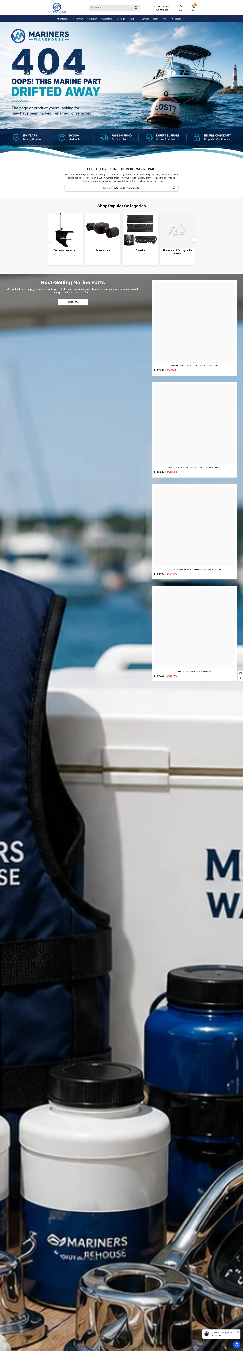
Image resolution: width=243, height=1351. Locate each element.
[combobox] (111, 8)
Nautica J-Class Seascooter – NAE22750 (194, 671)
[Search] (114, 8)
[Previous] (48, 239)
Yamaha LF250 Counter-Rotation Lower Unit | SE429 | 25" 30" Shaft (194, 570)
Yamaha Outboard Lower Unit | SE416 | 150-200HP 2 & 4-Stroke (194, 366)
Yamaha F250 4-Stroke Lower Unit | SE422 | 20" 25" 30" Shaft (194, 468)
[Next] (194, 239)
